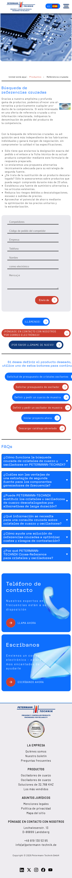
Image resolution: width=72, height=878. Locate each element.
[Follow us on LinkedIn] (22, 871)
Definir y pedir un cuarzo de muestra (37, 397)
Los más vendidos (36, 789)
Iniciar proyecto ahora (38, 417)
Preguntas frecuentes (36, 760)
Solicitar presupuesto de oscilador (38, 386)
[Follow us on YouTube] (50, 871)
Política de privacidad (36, 808)
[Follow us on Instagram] (36, 871)
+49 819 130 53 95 (36, 840)
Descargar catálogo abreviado (38, 428)
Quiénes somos (36, 751)
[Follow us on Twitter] (29, 871)
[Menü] (66, 6)
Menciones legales (36, 803)
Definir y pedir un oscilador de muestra (37, 407)
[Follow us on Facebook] (43, 871)
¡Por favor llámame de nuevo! (32, 344)
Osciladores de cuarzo (36, 775)
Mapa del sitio (36, 813)
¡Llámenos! (33, 321)
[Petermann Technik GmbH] (21, 6)
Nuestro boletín (36, 756)
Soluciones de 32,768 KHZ (36, 784)
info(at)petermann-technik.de (36, 844)
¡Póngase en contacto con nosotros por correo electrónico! (30, 333)
